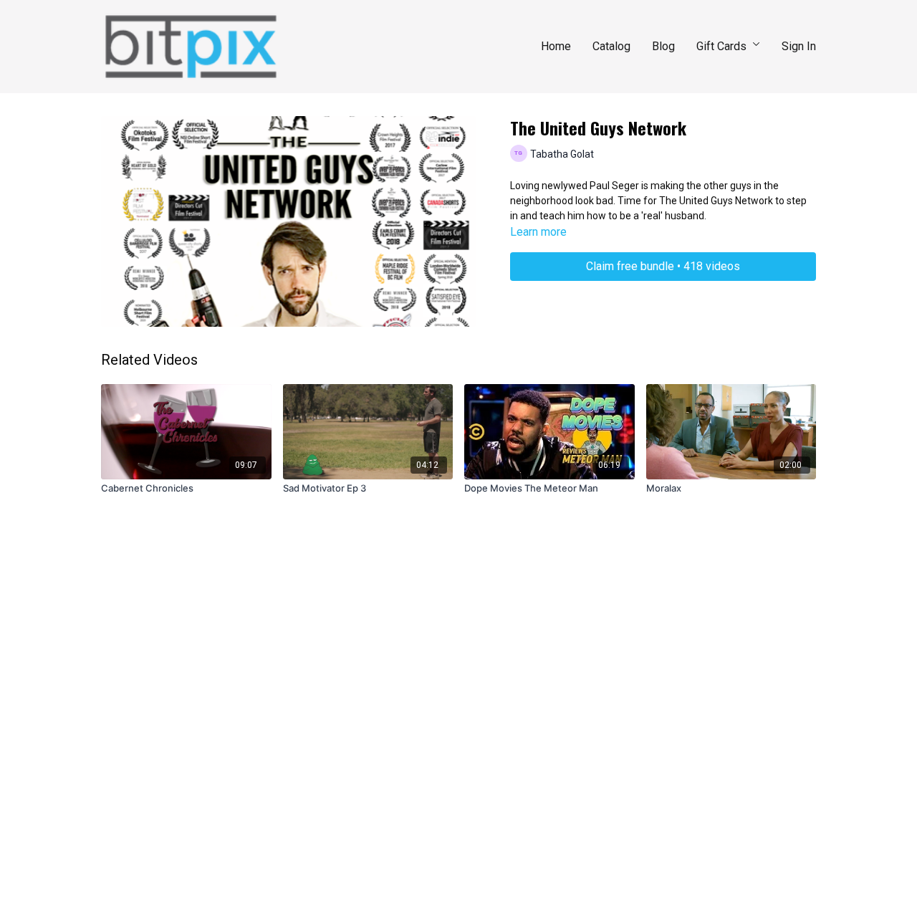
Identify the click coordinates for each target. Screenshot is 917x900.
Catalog (611, 46)
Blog (663, 46)
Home (556, 46)
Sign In (799, 46)
